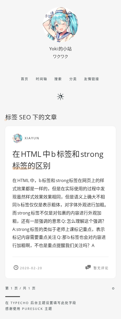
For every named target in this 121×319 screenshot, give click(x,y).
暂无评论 (100, 268)
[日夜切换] (60, 96)
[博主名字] (60, 40)
